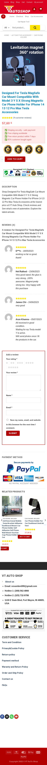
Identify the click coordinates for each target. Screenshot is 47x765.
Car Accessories (37, 16)
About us (9, 581)
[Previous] (2, 525)
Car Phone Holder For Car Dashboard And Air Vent (34, 523)
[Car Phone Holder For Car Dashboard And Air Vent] (35, 506)
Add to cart (15, 159)
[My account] (34, 9)
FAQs (4, 685)
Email (9, 407)
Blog (12, 2)
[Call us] (11, 716)
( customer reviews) (22, 118)
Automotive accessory (21, 35)
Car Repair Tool (23, 22)
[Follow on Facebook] (2, 716)
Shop (18, 2)
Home (6, 2)
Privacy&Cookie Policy (13, 648)
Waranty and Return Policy (15, 667)
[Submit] (35, 27)
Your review (12, 372)
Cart (23, 2)
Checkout (19, 16)
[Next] (45, 525)
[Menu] (3, 16)
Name (9, 395)
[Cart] (41, 9)
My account (38, 2)
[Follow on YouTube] (16, 716)
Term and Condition (11, 642)
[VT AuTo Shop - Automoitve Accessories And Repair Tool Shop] (17, 9)
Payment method (10, 660)
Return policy (8, 654)
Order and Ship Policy (12, 673)
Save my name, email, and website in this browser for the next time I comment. (23, 424)
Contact (29, 2)
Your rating (11, 359)
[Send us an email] (7, 716)
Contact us (7, 679)
